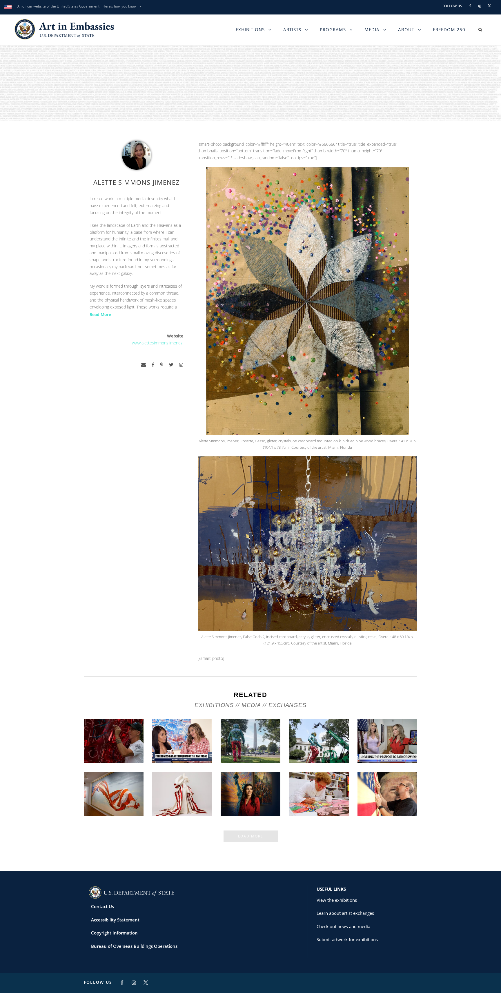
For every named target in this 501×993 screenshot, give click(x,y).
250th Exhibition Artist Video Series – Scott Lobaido (114, 798)
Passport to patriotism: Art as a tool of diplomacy (387, 745)
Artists (292, 29)
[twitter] (171, 365)
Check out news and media (343, 926)
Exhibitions (250, 29)
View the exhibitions (337, 900)
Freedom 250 (449, 29)
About (406, 29)
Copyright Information (114, 933)
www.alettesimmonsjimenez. (157, 343)
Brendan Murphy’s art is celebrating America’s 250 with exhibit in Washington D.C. (319, 740)
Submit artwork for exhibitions (347, 939)
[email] (143, 365)
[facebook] (153, 365)
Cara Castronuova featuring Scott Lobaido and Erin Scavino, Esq (182, 743)
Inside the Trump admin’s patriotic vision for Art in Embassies (182, 798)
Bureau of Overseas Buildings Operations (134, 946)
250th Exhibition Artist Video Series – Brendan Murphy (114, 745)
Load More (250, 836)
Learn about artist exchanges (345, 913)
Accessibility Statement (115, 920)
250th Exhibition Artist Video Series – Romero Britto (319, 798)
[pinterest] (161, 365)
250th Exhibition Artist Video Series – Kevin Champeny (387, 798)
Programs (333, 29)
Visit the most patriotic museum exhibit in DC (250, 801)
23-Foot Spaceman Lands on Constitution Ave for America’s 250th (250, 745)
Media (372, 29)
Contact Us (102, 906)
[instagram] (181, 365)
